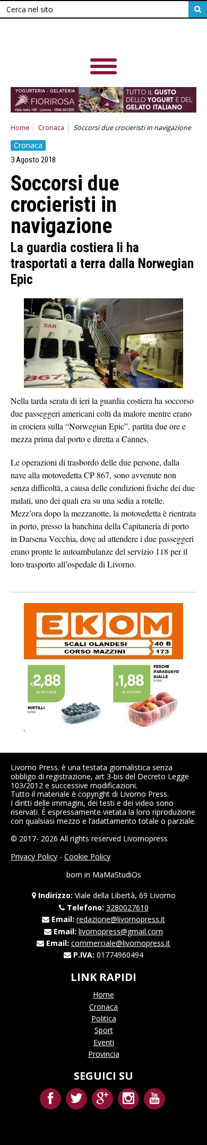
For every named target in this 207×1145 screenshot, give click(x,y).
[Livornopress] (84, 36)
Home (20, 127)
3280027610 (127, 907)
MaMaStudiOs (116, 874)
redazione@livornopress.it (120, 919)
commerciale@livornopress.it (120, 943)
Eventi (103, 1042)
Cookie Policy (87, 856)
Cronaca (51, 127)
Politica (103, 1018)
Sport (103, 1030)
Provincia (103, 1054)
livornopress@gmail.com (121, 931)
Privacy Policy (34, 856)
